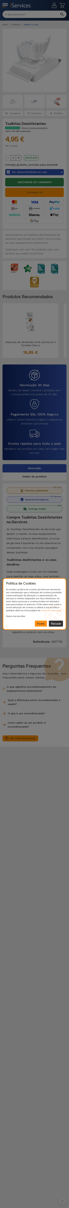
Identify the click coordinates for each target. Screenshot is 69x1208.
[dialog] (34, 604)
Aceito (41, 623)
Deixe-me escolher (15, 616)
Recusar (56, 623)
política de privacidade (51, 610)
